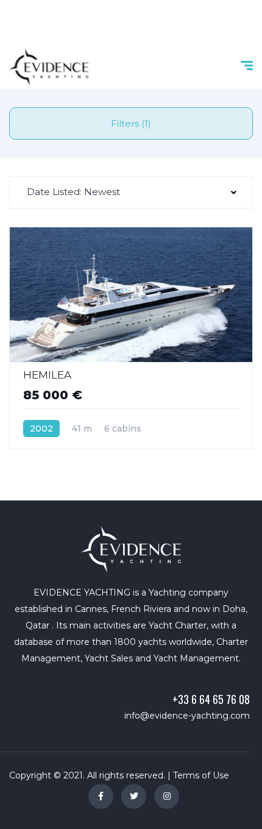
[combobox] (131, 192)
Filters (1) (131, 123)
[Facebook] (100, 796)
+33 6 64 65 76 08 (211, 699)
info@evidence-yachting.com (187, 715)
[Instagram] (166, 796)
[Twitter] (133, 796)
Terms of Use (201, 775)
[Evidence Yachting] (48, 67)
